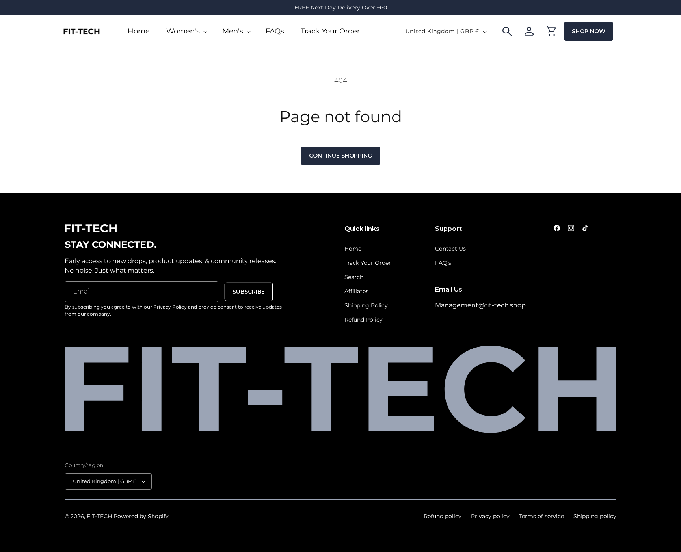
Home (352, 248)
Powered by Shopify (141, 516)
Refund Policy (363, 319)
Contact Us (450, 248)
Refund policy (442, 516)
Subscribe (249, 291)
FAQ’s (443, 262)
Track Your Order (367, 262)
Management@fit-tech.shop (480, 305)
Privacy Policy (170, 307)
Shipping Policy (366, 305)
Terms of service (541, 516)
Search (353, 277)
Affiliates (356, 291)
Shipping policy (594, 516)
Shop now (588, 31)
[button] (186, 31)
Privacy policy (490, 516)
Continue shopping (340, 155)
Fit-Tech (99, 516)
